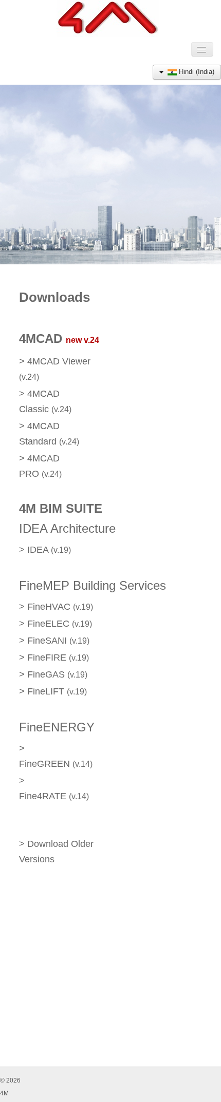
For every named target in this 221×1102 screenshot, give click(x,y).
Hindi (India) (195, 71)
